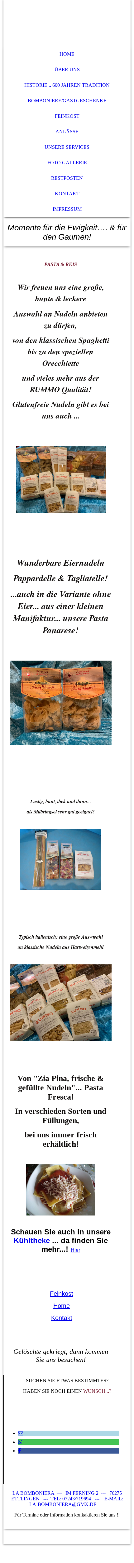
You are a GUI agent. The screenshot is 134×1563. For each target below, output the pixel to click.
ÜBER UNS (67, 69)
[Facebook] (19, 1450)
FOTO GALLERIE (67, 162)
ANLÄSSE (67, 131)
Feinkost (61, 1293)
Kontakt (61, 1317)
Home (61, 1305)
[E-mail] (20, 1433)
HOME (67, 54)
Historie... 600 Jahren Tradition (67, 85)
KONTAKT (67, 193)
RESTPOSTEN (67, 178)
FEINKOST (67, 116)
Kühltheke (32, 1240)
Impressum (67, 209)
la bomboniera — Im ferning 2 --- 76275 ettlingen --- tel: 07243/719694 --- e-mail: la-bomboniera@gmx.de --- (67, 1498)
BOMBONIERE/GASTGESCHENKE (67, 100)
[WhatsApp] (20, 1442)
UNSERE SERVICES (67, 147)
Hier (75, 1250)
